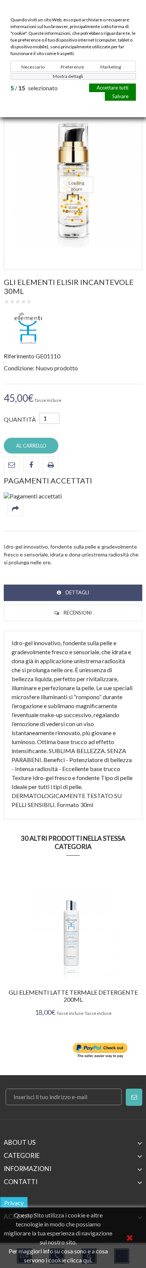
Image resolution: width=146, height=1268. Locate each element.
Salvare (120, 96)
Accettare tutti (112, 88)
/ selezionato (34, 87)
